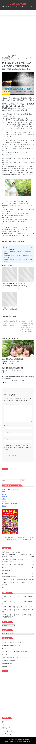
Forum (4, 567)
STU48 (4, 506)
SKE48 (4, 494)
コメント (7, 404)
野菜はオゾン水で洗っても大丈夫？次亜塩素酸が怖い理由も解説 (18, 252)
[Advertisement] (18, 35)
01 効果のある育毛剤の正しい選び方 (13, 642)
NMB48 (4, 496)
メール (7, 432)
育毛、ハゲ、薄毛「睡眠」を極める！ (13, 564)
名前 (6, 425)
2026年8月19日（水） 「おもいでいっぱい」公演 (17, 607)
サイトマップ (6, 587)
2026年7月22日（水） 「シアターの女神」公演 (16, 579)
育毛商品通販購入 (7, 663)
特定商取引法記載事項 (8, 660)
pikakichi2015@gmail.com (22, 69)
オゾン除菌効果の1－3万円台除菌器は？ (14, 359)
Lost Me (4, 573)
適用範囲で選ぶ (6, 666)
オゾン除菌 (12, 316)
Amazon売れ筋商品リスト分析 (11, 645)
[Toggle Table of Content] (31, 247)
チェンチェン (6, 570)
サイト (6, 439)
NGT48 (4, 501)
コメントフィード (7, 731)
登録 (3, 722)
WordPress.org (6, 734)
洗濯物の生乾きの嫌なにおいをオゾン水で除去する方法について (18, 256)
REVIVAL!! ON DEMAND (9, 503)
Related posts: (11, 249)
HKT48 (4, 499)
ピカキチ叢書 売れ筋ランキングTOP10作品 (15, 657)
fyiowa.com (18, 4)
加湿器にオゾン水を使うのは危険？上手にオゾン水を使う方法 (18, 260)
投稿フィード (6, 728)
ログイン (4, 725)
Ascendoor (13, 741)
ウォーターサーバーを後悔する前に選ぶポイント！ (17, 651)
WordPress (27, 741)
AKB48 (4, 492)
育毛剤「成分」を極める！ (10, 576)
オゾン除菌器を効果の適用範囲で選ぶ (13, 368)
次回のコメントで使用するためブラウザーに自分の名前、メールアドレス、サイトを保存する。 (17, 448)
